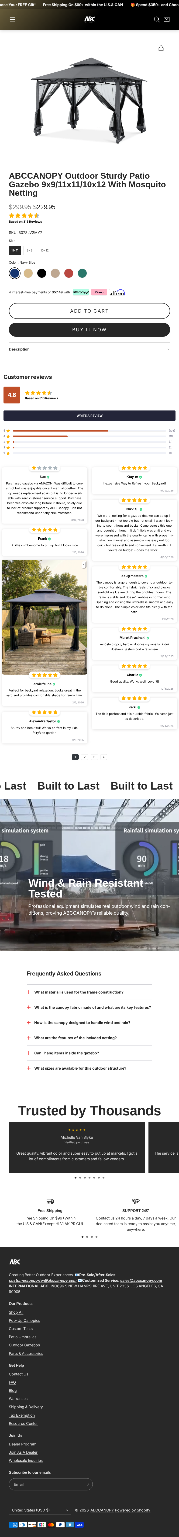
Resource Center (23, 1423)
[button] (12, 19)
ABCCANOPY (102, 1510)
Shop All (16, 1312)
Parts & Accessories (26, 1353)
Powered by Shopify (132, 1510)
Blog (13, 1390)
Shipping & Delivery (26, 1406)
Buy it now (89, 330)
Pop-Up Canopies (24, 1320)
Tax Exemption (22, 1415)
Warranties (18, 1398)
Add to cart (89, 311)
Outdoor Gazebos (24, 1345)
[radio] (15, 250)
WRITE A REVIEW (90, 416)
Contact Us (18, 1374)
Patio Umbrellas (22, 1336)
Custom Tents (21, 1328)
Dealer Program (22, 1444)
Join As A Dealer (23, 1452)
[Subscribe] (88, 1484)
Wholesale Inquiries (26, 1460)
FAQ (12, 1382)
